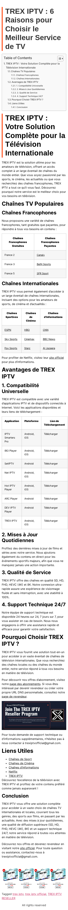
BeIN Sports (44, 264)
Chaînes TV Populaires (23, 71)
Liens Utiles (18, 103)
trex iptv (18, 894)
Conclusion (22, 107)
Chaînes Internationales (27, 78)
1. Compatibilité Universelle (29, 86)
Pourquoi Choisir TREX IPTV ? (27, 99)
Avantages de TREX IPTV (25, 82)
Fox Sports (11, 348)
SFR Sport (42, 273)
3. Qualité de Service (27, 93)
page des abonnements (25, 684)
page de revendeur (14, 696)
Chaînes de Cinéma (21, 763)
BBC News (49, 339)
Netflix (13, 771)
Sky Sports (11, 339)
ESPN (8, 329)
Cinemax (29, 339)
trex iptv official (35, 894)
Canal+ (41, 254)
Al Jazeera (49, 348)
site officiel (56, 357)
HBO (27, 329)
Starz (27, 348)
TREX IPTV (16, 776)
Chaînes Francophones (27, 75)
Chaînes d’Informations (24, 767)
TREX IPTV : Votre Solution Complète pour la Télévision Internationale (33, 65)
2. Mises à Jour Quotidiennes (30, 89)
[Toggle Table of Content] (59, 59)
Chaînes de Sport (20, 759)
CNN (45, 329)
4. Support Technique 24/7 (30, 96)
